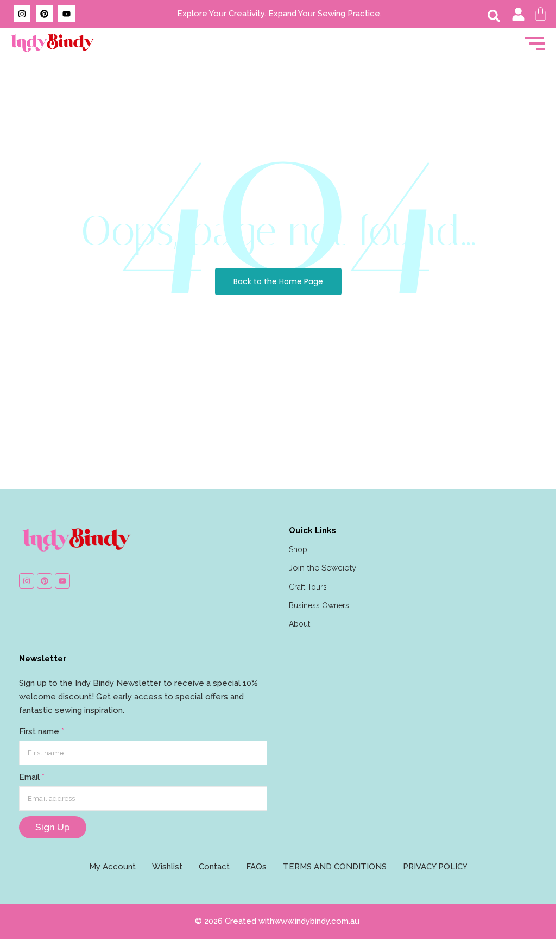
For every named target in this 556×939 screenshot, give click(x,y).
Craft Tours (308, 587)
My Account (112, 867)
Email (32, 777)
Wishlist (167, 867)
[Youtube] (66, 13)
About (299, 623)
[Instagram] (22, 13)
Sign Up (52, 827)
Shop (298, 549)
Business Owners (319, 605)
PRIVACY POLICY (435, 867)
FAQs (256, 867)
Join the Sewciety (322, 568)
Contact (214, 867)
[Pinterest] (44, 13)
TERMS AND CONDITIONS (335, 867)
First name (41, 731)
